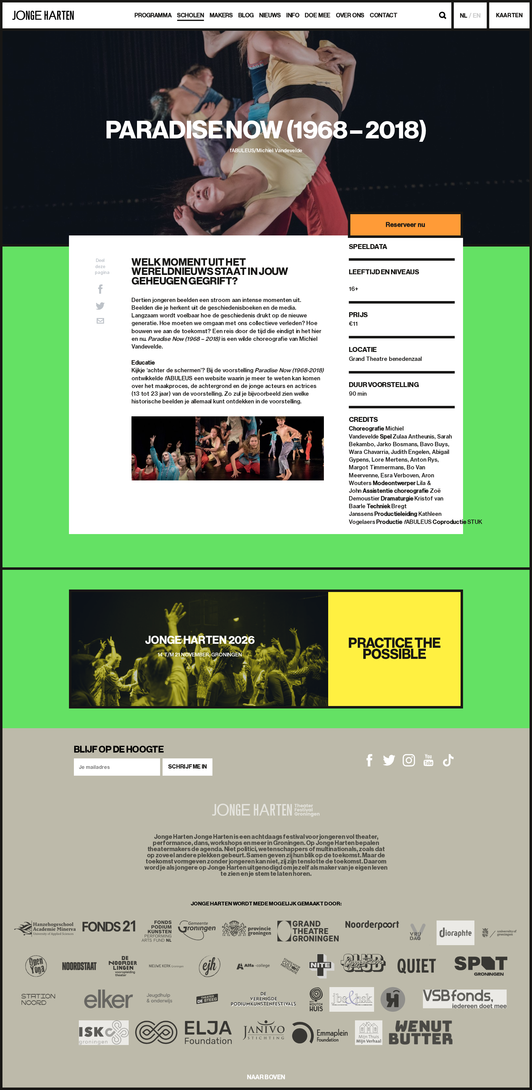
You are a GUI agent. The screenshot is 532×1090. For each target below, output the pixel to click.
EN (477, 15)
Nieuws (270, 15)
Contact (383, 15)
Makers (221, 15)
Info (293, 15)
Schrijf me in (187, 766)
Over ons (350, 15)
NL (463, 15)
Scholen (190, 15)
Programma (153, 15)
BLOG (246, 15)
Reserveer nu (405, 224)
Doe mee (317, 15)
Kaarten (509, 15)
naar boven (266, 1077)
